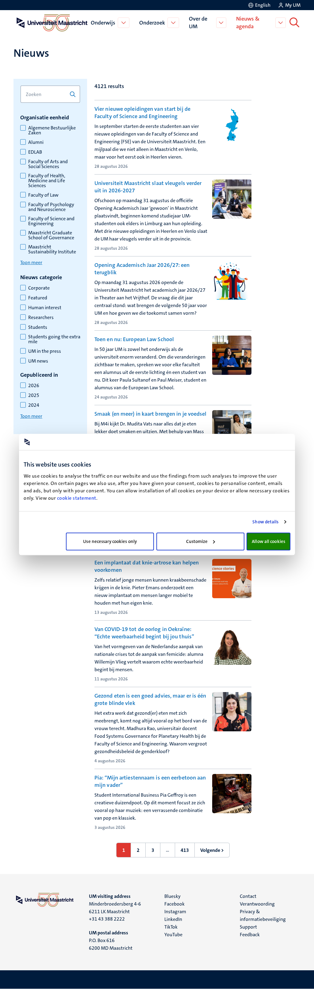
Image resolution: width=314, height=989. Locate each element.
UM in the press (44, 351)
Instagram (175, 911)
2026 (33, 385)
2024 (33, 405)
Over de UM (198, 22)
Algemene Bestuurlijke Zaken (52, 130)
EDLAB (35, 152)
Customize (197, 541)
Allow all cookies (268, 541)
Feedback (250, 934)
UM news (38, 361)
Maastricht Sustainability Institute (52, 249)
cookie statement (76, 498)
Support (248, 927)
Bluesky (172, 896)
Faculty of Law (43, 195)
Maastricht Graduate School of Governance (51, 235)
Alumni (36, 142)
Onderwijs (103, 22)
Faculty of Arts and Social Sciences (48, 164)
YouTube (173, 934)
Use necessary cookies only (110, 541)
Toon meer (31, 262)
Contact (248, 896)
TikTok (171, 927)
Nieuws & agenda (247, 22)
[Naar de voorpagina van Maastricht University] (50, 22)
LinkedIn (173, 919)
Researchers (41, 317)
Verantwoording (257, 904)
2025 (33, 395)
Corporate (39, 288)
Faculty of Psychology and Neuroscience (51, 207)
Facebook (174, 904)
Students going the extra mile (54, 339)
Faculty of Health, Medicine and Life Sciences (46, 180)
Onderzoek (152, 22)
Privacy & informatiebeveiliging (263, 915)
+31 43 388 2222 (107, 919)
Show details (265, 522)
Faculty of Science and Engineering (51, 221)
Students (37, 327)
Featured (37, 297)
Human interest (44, 307)
